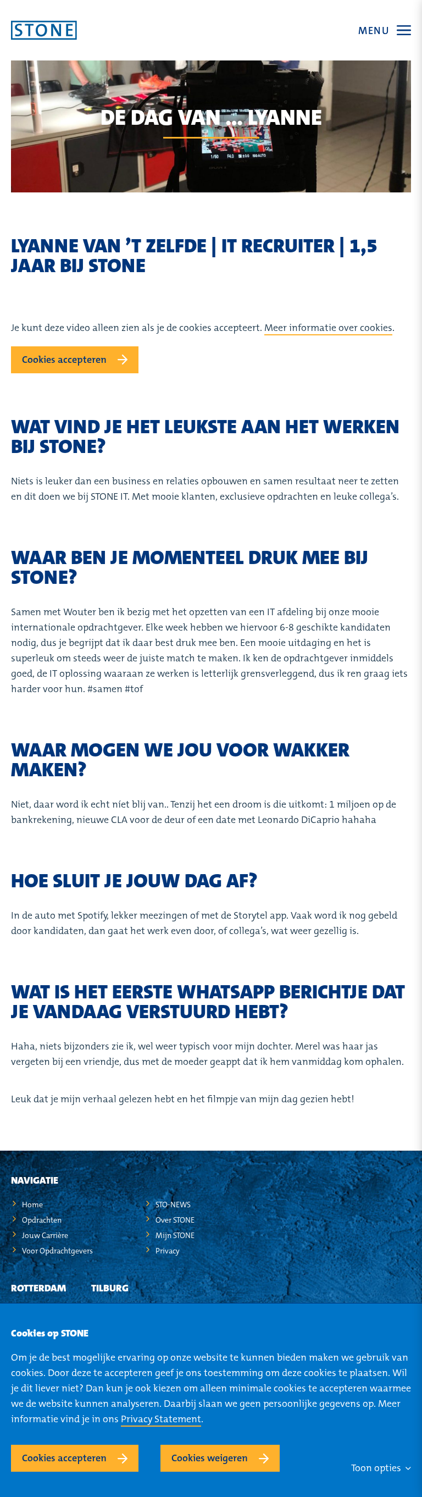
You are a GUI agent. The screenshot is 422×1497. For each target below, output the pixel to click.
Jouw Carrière (45, 1235)
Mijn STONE (175, 1235)
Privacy (168, 1251)
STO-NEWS (173, 1204)
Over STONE (175, 1220)
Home (32, 1204)
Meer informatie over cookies (328, 327)
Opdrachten (42, 1220)
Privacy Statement (161, 1419)
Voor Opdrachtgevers (57, 1251)
